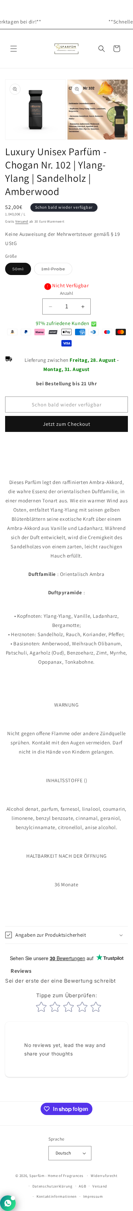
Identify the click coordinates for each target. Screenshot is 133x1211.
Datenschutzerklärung (52, 1186)
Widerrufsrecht (104, 1175)
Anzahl (66, 293)
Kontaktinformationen (56, 1196)
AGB (82, 1186)
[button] (13, 48)
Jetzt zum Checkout (66, 424)
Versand (21, 221)
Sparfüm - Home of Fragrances (56, 1175)
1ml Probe (56, 270)
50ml (21, 270)
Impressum (93, 1196)
